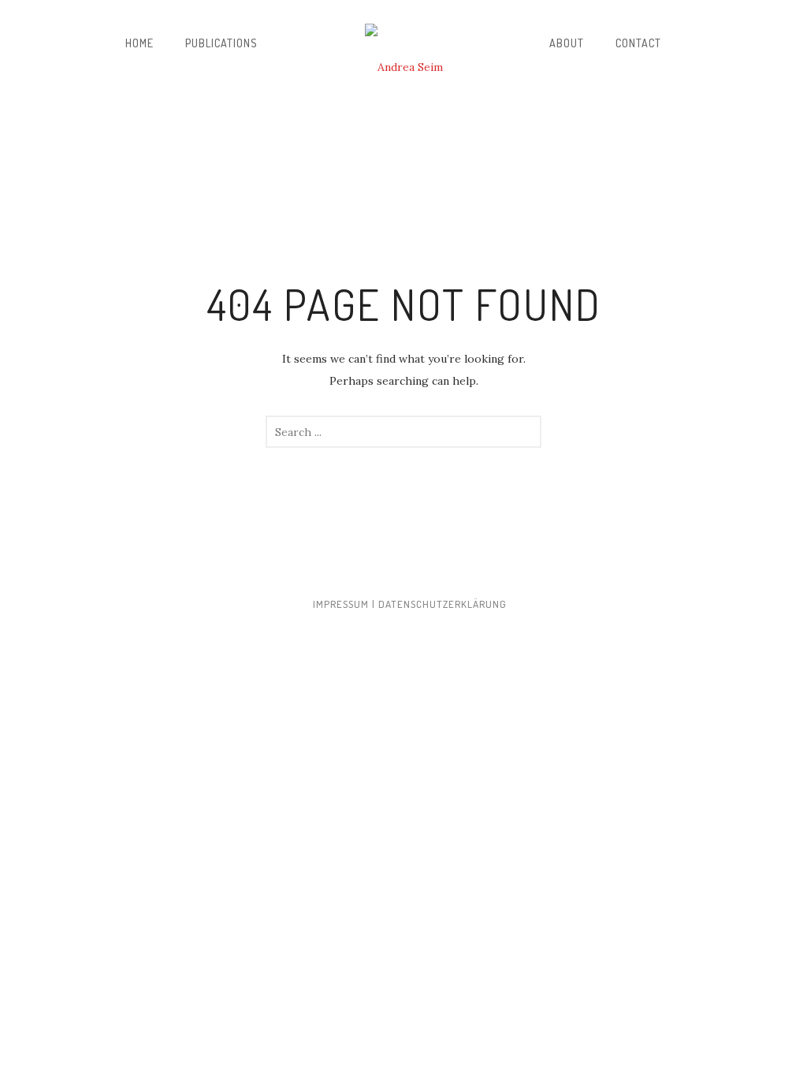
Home (139, 43)
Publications (221, 43)
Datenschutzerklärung (442, 604)
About (566, 43)
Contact (638, 43)
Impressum (341, 604)
